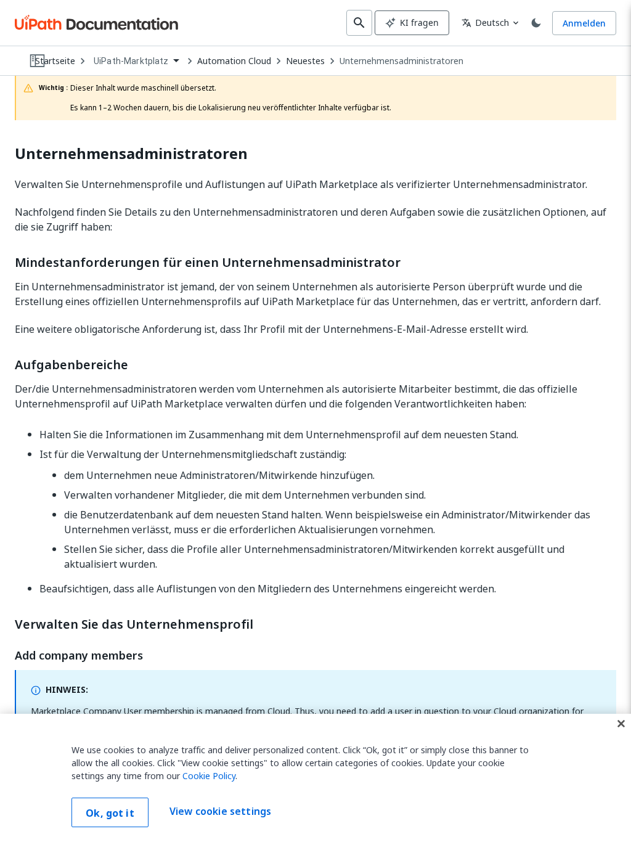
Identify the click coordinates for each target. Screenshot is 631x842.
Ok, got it (110, 813)
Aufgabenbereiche (71, 365)
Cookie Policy (208, 775)
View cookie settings (220, 811)
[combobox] (136, 61)
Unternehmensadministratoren (401, 61)
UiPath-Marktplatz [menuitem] (131, 61)
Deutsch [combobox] (485, 22)
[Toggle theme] (536, 22)
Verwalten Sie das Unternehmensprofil (134, 624)
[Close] (621, 723)
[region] (315, 778)
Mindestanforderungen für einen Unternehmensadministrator (208, 262)
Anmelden (584, 23)
